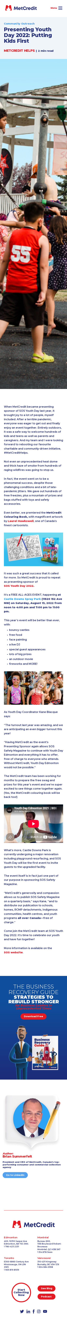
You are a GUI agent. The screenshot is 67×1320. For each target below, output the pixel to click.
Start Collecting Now (21, 1292)
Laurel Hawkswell (21, 521)
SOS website (13, 952)
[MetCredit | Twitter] (22, 1311)
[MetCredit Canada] (9, 7)
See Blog (46, 1288)
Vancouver (44, 1258)
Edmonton (10, 1237)
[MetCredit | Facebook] (33, 1312)
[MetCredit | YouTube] (45, 1311)
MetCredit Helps (19, 50)
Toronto (9, 1258)
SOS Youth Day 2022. (19, 585)
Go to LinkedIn (15, 1175)
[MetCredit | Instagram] (39, 1311)
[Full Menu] (60, 8)
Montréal (43, 1237)
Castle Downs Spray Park (22, 599)
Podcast (46, 1296)
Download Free (33, 1016)
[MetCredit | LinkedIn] (28, 1311)
